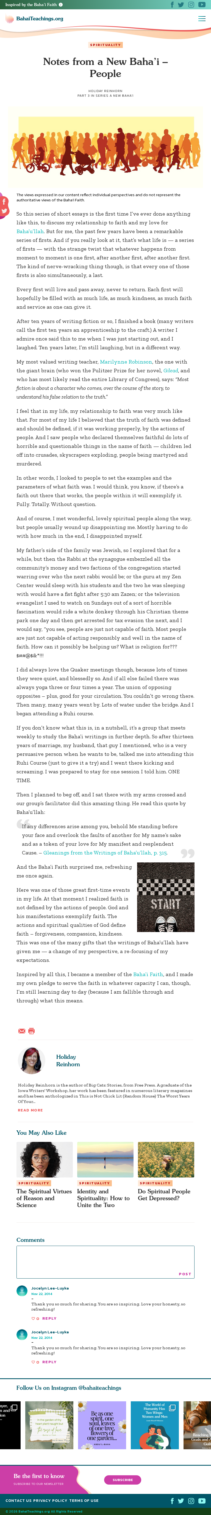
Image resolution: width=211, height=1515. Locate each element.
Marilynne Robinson (126, 361)
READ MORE (30, 1110)
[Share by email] (23, 1030)
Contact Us (18, 1500)
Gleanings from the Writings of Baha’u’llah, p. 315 (105, 852)
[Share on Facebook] (4, 202)
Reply (49, 1318)
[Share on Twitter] (4, 211)
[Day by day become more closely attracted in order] (104, 1425)
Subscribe (123, 1479)
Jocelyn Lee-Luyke (50, 1288)
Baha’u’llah (30, 231)
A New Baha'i (122, 95)
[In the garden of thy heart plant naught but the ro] (49, 1425)
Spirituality (105, 44)
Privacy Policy (50, 1500)
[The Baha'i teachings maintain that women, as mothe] (157, 1425)
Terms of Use (84, 1500)
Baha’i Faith (148, 974)
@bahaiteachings (100, 1388)
